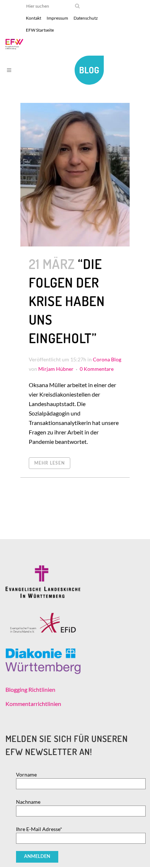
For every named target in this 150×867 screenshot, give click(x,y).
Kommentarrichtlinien (33, 703)
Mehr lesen (49, 463)
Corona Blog (107, 359)
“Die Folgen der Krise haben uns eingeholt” (67, 300)
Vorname (26, 774)
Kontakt (33, 18)
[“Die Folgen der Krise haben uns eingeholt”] (75, 174)
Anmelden (37, 856)
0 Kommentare (97, 369)
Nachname (28, 802)
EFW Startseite (40, 30)
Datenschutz (86, 18)
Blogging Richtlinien (30, 689)
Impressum (57, 18)
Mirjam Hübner (56, 369)
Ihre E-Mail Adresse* (39, 829)
